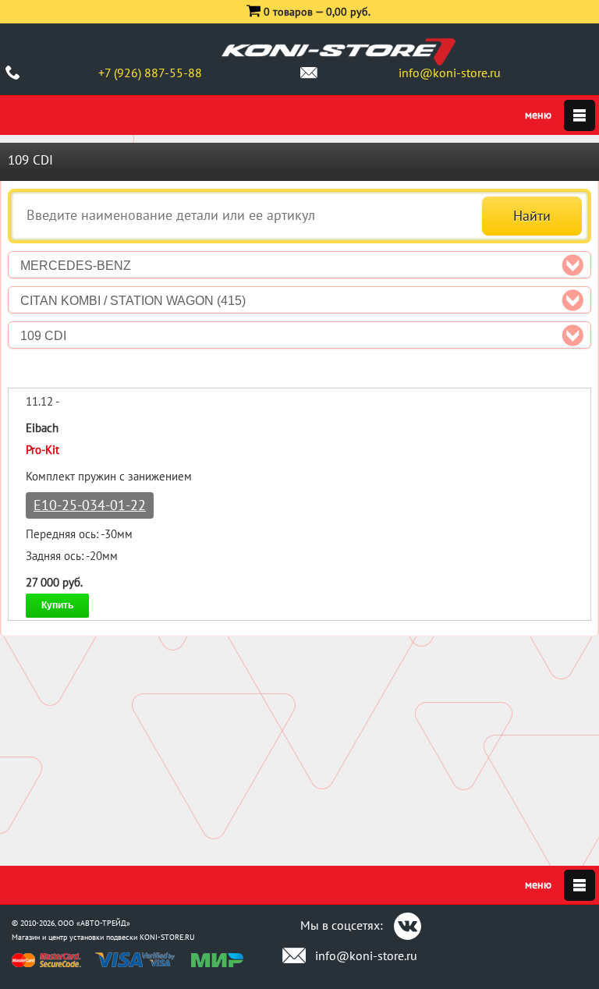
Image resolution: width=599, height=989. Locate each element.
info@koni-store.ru (450, 72)
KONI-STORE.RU (167, 937)
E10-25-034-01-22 (90, 505)
